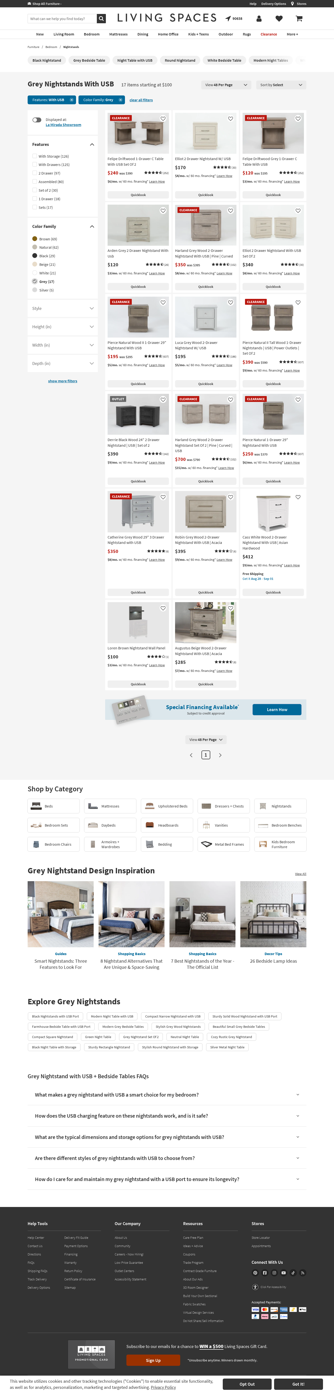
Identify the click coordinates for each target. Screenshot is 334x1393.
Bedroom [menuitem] (92, 34)
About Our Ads (193, 1279)
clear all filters (141, 100)
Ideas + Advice (193, 1246)
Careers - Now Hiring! (129, 1254)
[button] (156, 173)
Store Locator (261, 1237)
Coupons (189, 1254)
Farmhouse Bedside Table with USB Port (61, 1026)
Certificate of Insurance (80, 1279)
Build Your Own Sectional (200, 1296)
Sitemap (70, 1287)
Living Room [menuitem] (64, 34)
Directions (34, 1254)
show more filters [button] (62, 380)
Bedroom (51, 47)
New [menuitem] (40, 34)
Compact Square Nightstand (52, 1037)
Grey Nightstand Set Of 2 (141, 1037)
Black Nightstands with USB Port (55, 1016)
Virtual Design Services (198, 1312)
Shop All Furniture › (46, 3)
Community (122, 1246)
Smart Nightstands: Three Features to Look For (60, 964)
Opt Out (247, 1384)
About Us (121, 1237)
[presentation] (226, 85)
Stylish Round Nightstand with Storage (170, 1047)
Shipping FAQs (37, 1271)
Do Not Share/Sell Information (203, 1321)
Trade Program (193, 1262)
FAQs (31, 1262)
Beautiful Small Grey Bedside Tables (239, 1026)
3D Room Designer (195, 1287)
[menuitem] (299, 18)
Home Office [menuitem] (168, 34)
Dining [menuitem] (142, 34)
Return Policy (73, 1271)
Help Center (36, 1237)
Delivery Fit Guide (76, 1237)
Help (253, 3)
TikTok (293, 1272)
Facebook (264, 1272)
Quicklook (138, 195)
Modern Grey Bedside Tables (123, 1026)
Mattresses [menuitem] (118, 34)
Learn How (157, 181)
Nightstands (71, 47)
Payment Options (76, 1246)
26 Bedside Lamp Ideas (273, 961)
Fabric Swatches (194, 1304)
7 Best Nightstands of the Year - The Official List (202, 964)
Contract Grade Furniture (200, 1271)
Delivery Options (273, 3)
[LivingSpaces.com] (167, 17)
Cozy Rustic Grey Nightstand (231, 1037)
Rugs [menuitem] (247, 34)
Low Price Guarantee (129, 1262)
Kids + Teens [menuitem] (198, 34)
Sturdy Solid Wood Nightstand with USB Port (244, 1016)
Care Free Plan (193, 1237)
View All (300, 874)
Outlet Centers (124, 1271)
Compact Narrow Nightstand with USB (172, 1016)
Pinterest (255, 1272)
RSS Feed (302, 1272)
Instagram (274, 1272)
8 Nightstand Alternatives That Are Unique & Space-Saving (131, 964)
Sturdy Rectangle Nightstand (109, 1047)
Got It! (298, 1384)
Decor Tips (273, 953)
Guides (61, 953)
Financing (71, 1254)
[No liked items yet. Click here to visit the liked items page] (279, 18)
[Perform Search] (101, 18)
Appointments (261, 1246)
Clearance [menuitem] (269, 34)
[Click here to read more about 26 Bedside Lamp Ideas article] (273, 914)
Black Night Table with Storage (54, 1047)
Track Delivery (37, 1279)
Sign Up (153, 1360)
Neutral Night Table (185, 1037)
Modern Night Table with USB (112, 1016)
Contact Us (35, 1246)
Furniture (33, 47)
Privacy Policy (163, 1387)
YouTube (283, 1272)
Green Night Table (98, 1037)
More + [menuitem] (292, 34)
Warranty (70, 1262)
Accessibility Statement (130, 1279)
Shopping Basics (131, 953)
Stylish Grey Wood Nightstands (178, 1026)
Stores (301, 3)
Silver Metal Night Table (227, 1047)
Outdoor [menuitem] (226, 34)
